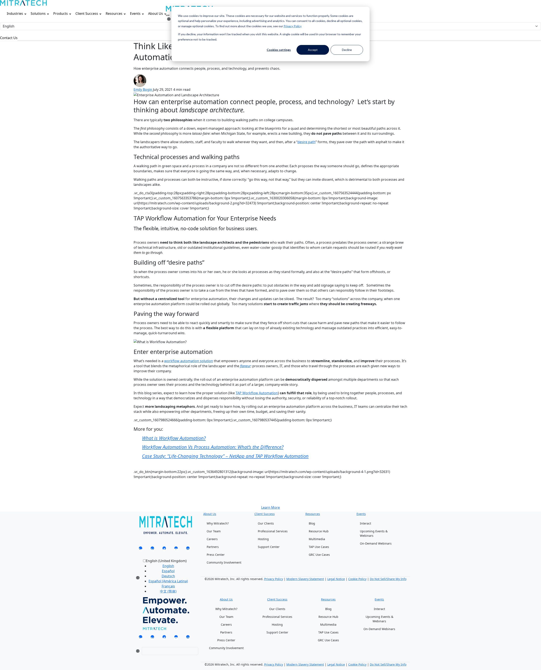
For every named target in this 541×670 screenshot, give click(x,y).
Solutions (38, 13)
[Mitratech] (23, 3)
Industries (15, 13)
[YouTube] (176, 549)
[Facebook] (164, 549)
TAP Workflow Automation (257, 393)
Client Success (86, 13)
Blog (312, 523)
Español (168, 571)
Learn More (270, 507)
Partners (213, 547)
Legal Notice (336, 579)
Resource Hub (319, 531)
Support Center (269, 547)
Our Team (214, 531)
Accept (313, 50)
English (168, 566)
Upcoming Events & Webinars (374, 533)
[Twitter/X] (152, 549)
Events (135, 13)
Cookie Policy (357, 579)
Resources (114, 13)
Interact (365, 523)
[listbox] (165, 577)
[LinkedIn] (140, 549)
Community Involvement (224, 562)
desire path (306, 142)
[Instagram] (188, 549)
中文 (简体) (168, 591)
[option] (168, 565)
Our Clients (266, 523)
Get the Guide (149, 237)
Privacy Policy (293, 26)
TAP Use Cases (319, 547)
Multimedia (317, 539)
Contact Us (9, 37)
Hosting (263, 539)
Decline (347, 50)
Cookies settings (279, 50)
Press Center (216, 555)
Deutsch (168, 576)
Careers (212, 539)
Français (168, 586)
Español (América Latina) (168, 581)
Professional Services (273, 531)
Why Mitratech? (218, 523)
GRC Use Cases (319, 555)
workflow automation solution (188, 361)
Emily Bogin (143, 89)
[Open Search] (167, 15)
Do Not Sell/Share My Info (388, 579)
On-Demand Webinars (376, 543)
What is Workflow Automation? (174, 438)
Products (60, 13)
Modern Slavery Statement (305, 579)
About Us (155, 13)
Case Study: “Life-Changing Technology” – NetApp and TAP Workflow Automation (225, 456)
